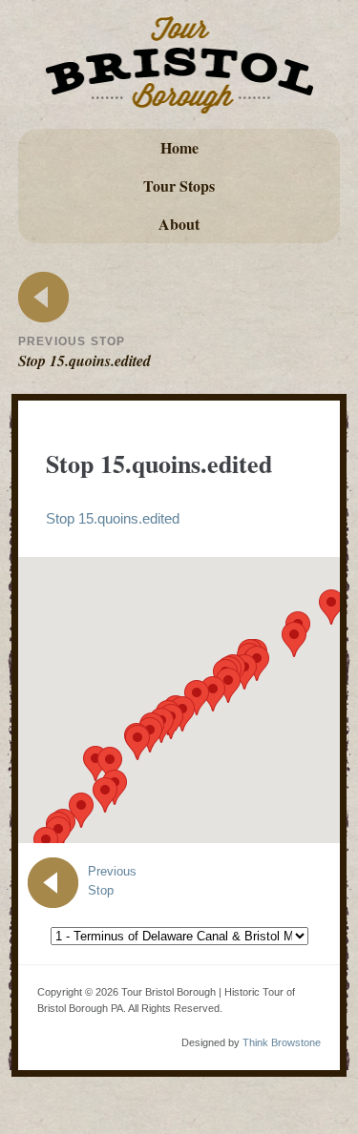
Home (179, 147)
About (179, 224)
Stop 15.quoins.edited (112, 518)
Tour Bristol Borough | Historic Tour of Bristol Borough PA (179, 64)
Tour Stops (179, 185)
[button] (105, 795)
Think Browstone (281, 1042)
